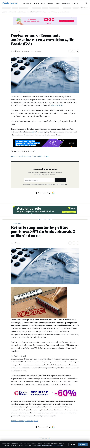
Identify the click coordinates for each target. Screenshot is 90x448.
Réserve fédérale (56, 105)
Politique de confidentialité (60, 184)
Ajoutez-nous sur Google (43, 193)
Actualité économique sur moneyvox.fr (24, 421)
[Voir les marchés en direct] (45, 8)
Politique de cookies (57, 445)
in (77, 51)
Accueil (4, 12)
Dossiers (50, 3)
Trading (75, 3)
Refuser (72, 444)
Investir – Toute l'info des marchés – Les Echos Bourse (30, 156)
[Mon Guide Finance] (10, 3)
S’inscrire (60, 180)
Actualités (27, 3)
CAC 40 (43, 3)
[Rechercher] (86, 3)
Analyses (36, 3)
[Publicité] (45, 21)
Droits (58, 3)
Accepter (83, 444)
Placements (66, 3)
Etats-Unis (36, 132)
